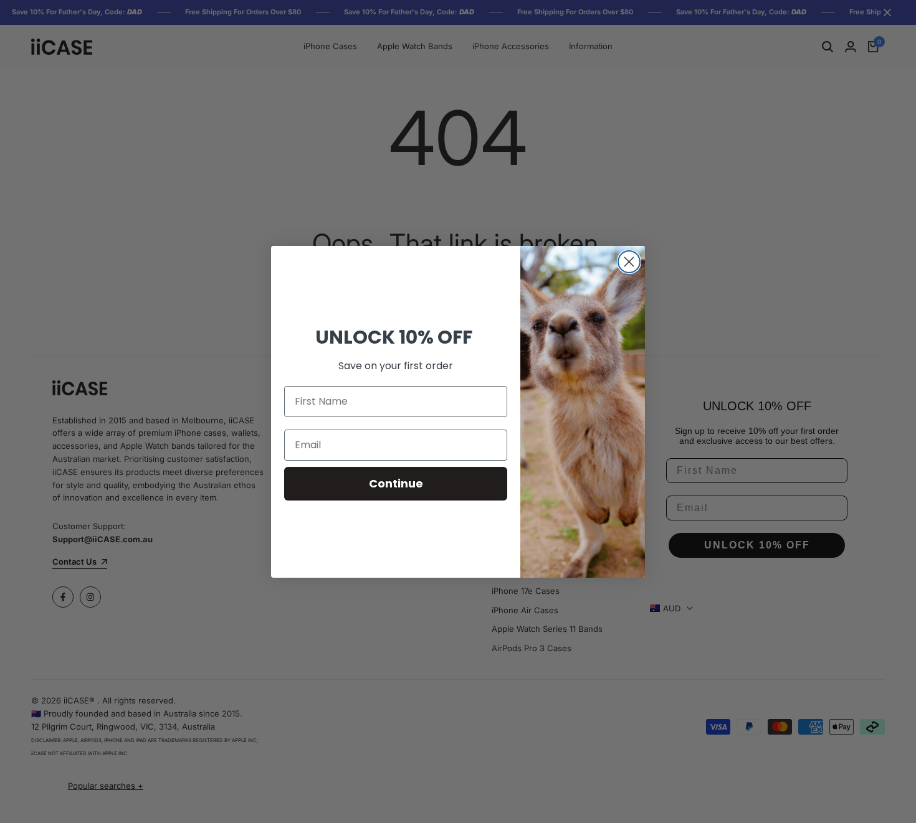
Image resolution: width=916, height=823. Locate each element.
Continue (396, 483)
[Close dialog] (629, 262)
